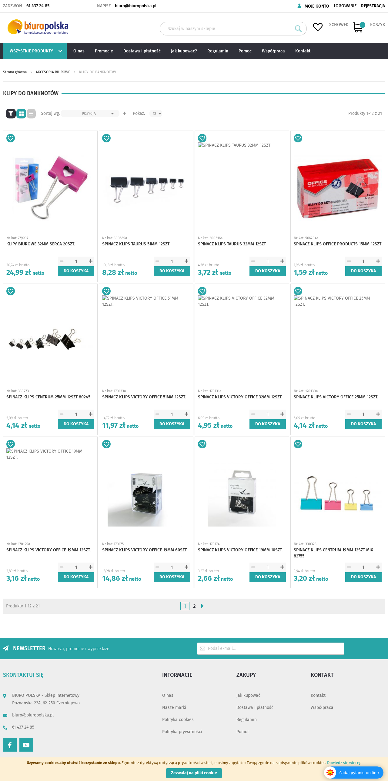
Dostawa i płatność (254, 707)
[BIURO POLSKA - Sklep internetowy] (38, 26)
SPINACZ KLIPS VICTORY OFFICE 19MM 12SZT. (48, 550)
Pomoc (242, 731)
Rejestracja (373, 5)
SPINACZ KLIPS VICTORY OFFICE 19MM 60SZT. (144, 550)
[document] (194, 769)
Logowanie (345, 5)
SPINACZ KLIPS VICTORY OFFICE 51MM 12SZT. (144, 397)
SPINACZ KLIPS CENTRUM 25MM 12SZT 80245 (48, 397)
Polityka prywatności (182, 731)
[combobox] (233, 28)
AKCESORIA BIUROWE (53, 72)
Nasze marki (174, 707)
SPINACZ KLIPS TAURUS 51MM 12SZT (135, 244)
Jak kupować (248, 695)
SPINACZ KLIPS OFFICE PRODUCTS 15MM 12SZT (337, 244)
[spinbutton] (76, 261)
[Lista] (31, 113)
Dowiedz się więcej (343, 762)
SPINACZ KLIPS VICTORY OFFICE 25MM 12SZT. (336, 397)
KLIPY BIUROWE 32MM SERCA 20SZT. (40, 244)
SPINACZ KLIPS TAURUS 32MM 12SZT (232, 244)
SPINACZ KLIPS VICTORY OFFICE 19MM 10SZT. (240, 550)
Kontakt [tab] (322, 675)
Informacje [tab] (177, 675)
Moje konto (317, 6)
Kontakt (318, 695)
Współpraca (322, 707)
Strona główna (15, 72)
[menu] (194, 51)
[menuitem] (34, 51)
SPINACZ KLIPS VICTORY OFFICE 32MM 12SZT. (240, 397)
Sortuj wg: (50, 113)
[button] (10, 138)
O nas (167, 695)
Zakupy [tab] (246, 675)
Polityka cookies (178, 719)
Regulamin (246, 719)
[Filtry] (11, 113)
